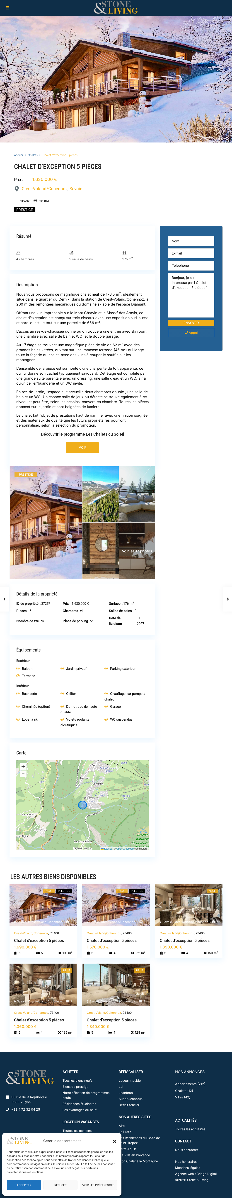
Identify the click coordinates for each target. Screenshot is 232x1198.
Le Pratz (125, 1132)
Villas (179, 1097)
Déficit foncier (129, 1105)
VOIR (82, 448)
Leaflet (108, 848)
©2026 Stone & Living (191, 1180)
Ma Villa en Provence (134, 1155)
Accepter (24, 1185)
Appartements (185, 1084)
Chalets (33, 155)
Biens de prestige (75, 1086)
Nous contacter (186, 1150)
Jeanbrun (126, 1093)
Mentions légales (187, 1168)
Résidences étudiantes (79, 1104)
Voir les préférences (98, 1185)
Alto (122, 1126)
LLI (121, 1086)
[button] (114, 1141)
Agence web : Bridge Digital (196, 1174)
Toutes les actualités (190, 1129)
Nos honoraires (186, 1161)
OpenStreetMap (125, 848)
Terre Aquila (128, 1149)
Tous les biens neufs (77, 1080)
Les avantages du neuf (80, 1110)
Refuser (60, 1185)
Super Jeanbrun (131, 1099)
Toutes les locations (77, 1131)
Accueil (19, 155)
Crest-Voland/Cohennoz (45, 188)
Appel (193, 332)
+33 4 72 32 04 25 (25, 1109)
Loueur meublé (130, 1080)
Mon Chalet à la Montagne (138, 1161)
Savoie (76, 188)
